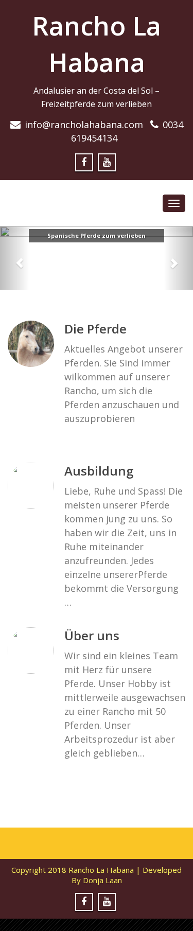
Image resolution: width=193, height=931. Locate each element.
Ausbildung (98, 470)
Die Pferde (95, 328)
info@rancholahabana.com (84, 124)
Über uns (91, 635)
